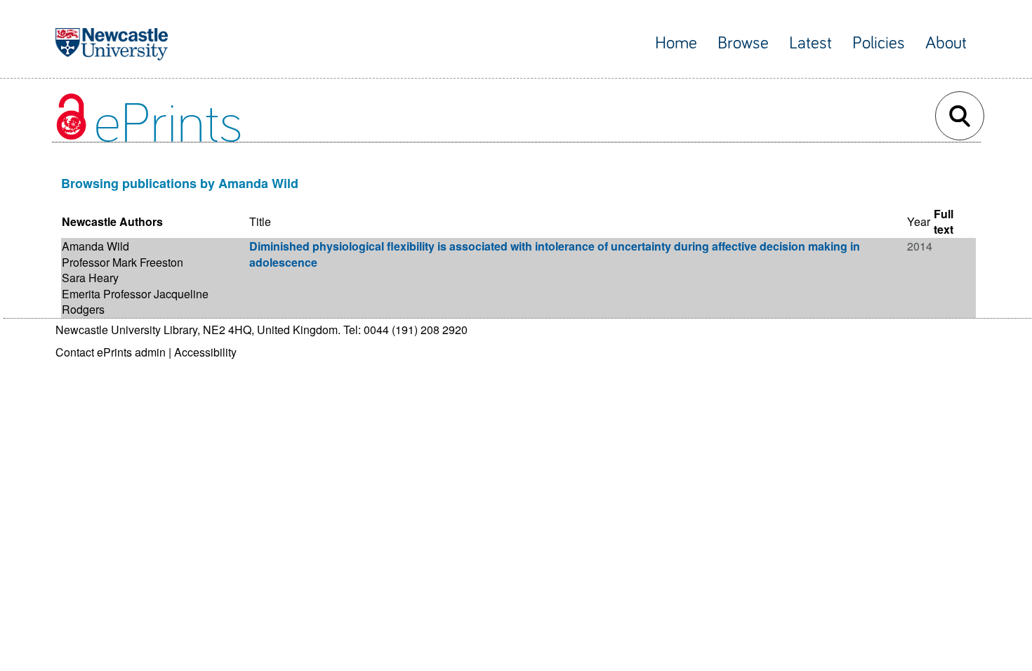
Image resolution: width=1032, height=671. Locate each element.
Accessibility (205, 352)
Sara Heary (90, 278)
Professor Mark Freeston (122, 262)
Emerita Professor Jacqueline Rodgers (135, 301)
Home (676, 43)
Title (260, 221)
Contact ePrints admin (110, 352)
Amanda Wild (95, 246)
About (946, 43)
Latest (810, 43)
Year (918, 221)
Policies (878, 43)
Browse (743, 43)
